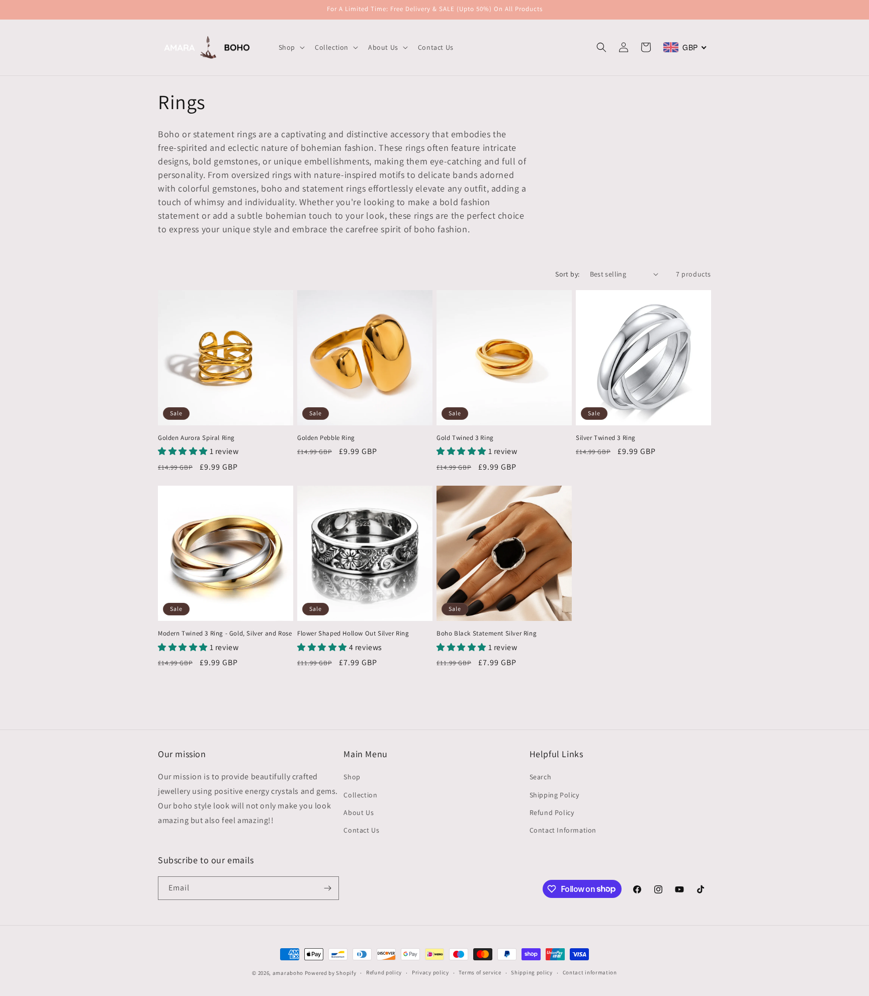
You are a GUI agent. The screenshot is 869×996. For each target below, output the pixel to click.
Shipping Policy (554, 794)
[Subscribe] (327, 888)
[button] (291, 47)
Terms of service (480, 972)
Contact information (590, 972)
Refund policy (384, 972)
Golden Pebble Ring (326, 438)
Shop (351, 776)
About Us (358, 812)
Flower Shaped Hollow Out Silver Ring (353, 633)
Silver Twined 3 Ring (606, 438)
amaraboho (288, 972)
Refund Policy (552, 812)
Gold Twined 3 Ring (465, 438)
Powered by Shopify (331, 972)
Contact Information (563, 830)
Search (541, 776)
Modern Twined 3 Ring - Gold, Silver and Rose (225, 633)
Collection (360, 794)
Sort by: (567, 274)
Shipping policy (532, 972)
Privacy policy (430, 972)
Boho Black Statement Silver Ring (487, 633)
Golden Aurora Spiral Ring (196, 438)
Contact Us (361, 830)
